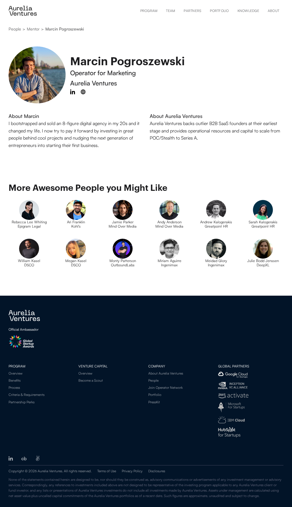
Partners (192, 11)
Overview (16, 373)
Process (14, 387)
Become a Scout (90, 380)
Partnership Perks (22, 402)
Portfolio (219, 11)
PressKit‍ (154, 402)
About (273, 11)
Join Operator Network (165, 387)
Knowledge (248, 11)
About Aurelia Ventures (165, 373)
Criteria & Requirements (26, 394)
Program (149, 11)
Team (170, 11)
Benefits (15, 380)
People (153, 380)
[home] (23, 11)
